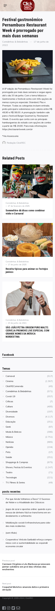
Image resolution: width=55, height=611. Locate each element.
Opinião (9, 447)
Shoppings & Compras (17, 462)
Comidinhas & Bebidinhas (15, 41)
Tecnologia (11, 477)
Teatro (9, 472)
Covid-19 (10, 396)
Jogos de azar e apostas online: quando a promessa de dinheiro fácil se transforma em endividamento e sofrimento (29, 512)
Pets (8, 452)
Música (9, 436)
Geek (8, 426)
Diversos (10, 416)
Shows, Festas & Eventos (19, 467)
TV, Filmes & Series (15, 482)
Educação (11, 421)
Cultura (9, 406)
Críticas (9, 401)
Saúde (9, 457)
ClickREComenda (14, 386)
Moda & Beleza (13, 431)
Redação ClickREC (16, 142)
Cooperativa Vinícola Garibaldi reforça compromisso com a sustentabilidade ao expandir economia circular (29, 543)
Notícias (10, 442)
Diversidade (12, 411)
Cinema (9, 381)
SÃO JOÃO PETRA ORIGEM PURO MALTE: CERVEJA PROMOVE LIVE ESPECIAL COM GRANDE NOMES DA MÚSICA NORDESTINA (27, 332)
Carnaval (10, 376)
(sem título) (11, 532)
